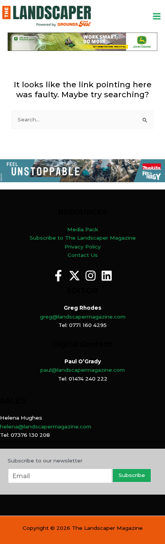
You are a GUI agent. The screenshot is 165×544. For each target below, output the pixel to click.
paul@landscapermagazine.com (82, 370)
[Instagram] (90, 275)
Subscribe (132, 475)
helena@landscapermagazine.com (45, 426)
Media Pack (82, 229)
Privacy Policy (82, 246)
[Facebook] (58, 275)
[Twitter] (74, 275)
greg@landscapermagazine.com (82, 317)
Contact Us (83, 255)
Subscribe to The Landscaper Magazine (83, 238)
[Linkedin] (106, 275)
